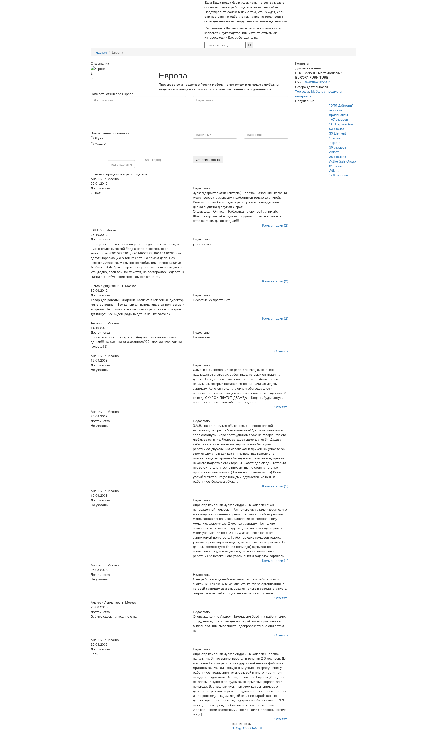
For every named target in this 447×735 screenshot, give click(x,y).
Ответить (281, 351)
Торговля (302, 91)
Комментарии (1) (275, 486)
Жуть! (99, 137)
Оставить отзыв (208, 159)
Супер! (100, 144)
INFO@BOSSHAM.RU (246, 728)
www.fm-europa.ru (318, 82)
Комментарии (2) (275, 225)
